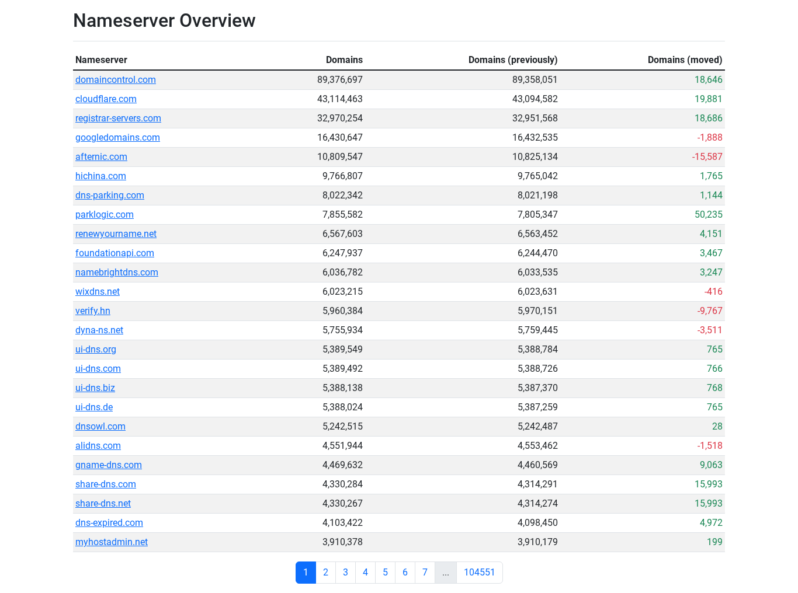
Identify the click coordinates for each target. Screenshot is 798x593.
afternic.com (101, 156)
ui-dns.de (94, 407)
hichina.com (100, 176)
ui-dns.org (95, 349)
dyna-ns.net (99, 330)
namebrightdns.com (116, 272)
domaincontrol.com (115, 79)
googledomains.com (117, 137)
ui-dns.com (98, 368)
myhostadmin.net (111, 541)
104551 (479, 572)
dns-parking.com (109, 195)
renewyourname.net (116, 233)
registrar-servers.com (118, 118)
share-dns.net (103, 503)
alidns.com (98, 445)
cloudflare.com (106, 98)
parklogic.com (104, 214)
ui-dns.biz (95, 387)
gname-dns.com (108, 464)
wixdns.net (97, 291)
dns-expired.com (109, 522)
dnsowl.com (100, 426)
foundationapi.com (114, 253)
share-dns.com (105, 484)
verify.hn (92, 310)
